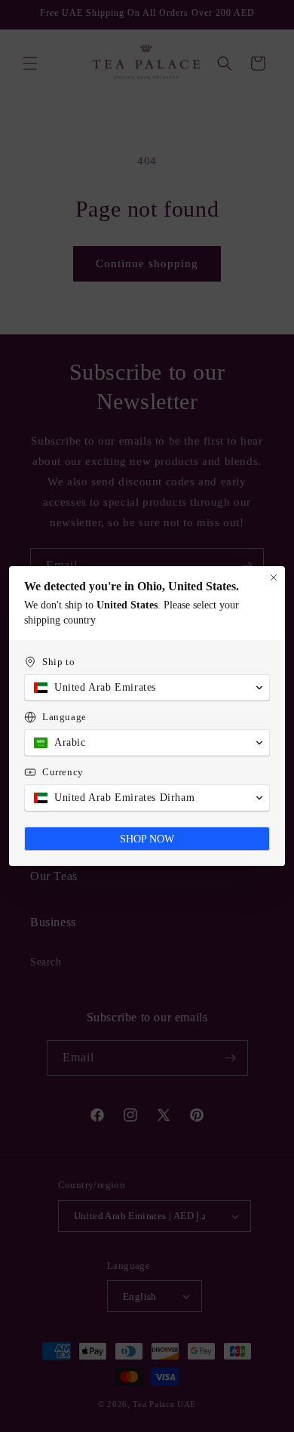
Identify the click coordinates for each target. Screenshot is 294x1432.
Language (64, 716)
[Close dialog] (273, 577)
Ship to (58, 661)
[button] (147, 687)
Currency (63, 772)
